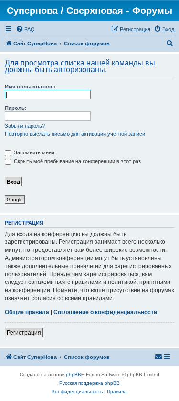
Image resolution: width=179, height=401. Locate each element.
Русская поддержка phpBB (89, 383)
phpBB (73, 374)
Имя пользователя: (30, 86)
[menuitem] (25, 29)
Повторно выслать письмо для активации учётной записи (75, 134)
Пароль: (16, 108)
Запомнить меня (33, 152)
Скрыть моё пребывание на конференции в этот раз (76, 161)
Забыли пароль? (25, 126)
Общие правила (27, 312)
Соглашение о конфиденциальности (105, 312)
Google (15, 199)
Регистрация (24, 332)
